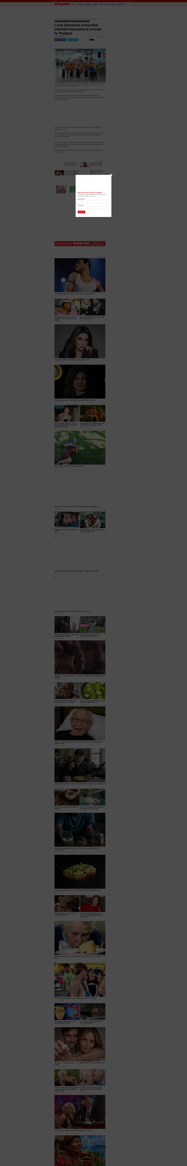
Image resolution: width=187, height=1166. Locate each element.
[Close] (111, 175)
